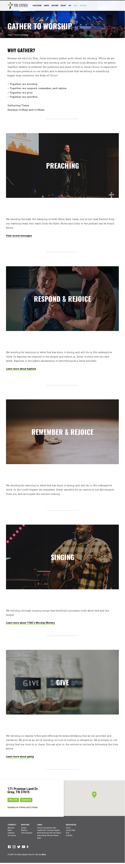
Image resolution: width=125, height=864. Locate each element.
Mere (43, 854)
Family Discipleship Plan (46, 828)
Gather (54, 6)
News (10, 830)
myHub (83, 6)
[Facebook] (9, 846)
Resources (71, 825)
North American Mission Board (49, 833)
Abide (46, 6)
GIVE (75, 6)
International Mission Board (48, 835)
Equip (63, 6)
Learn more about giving (20, 756)
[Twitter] (19, 846)
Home (10, 35)
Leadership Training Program (48, 830)
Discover (37, 6)
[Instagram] (14, 846)
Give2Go (69, 835)
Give (67, 833)
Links (39, 825)
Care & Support (26, 833)
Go (69, 6)
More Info (13, 800)
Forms (68, 828)
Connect (12, 825)
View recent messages (19, 235)
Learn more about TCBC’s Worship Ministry (30, 622)
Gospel (23, 828)
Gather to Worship (21, 35)
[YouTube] (23, 846)
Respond (25, 825)
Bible (39, 838)
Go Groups (12, 835)
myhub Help (70, 830)
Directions (26, 800)
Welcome (11, 828)
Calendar (11, 833)
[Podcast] (27, 846)
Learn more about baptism (21, 368)
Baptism (24, 830)
